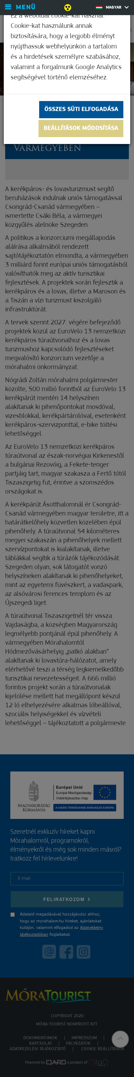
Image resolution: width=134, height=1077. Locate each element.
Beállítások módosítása (81, 128)
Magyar (114, 7)
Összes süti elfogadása (81, 110)
